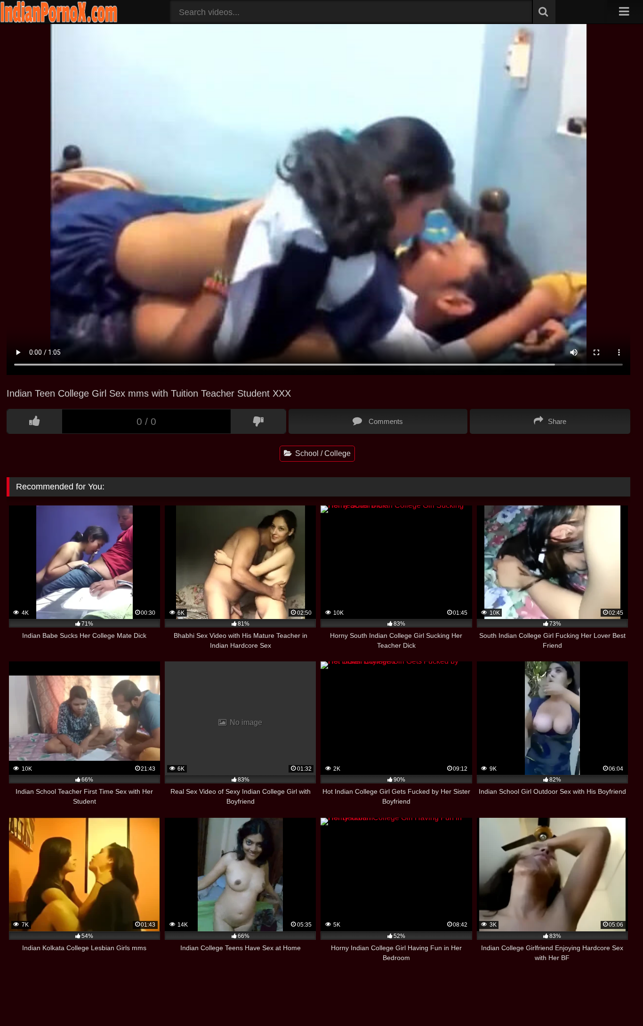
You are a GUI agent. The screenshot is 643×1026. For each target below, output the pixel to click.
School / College (322, 453)
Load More (318, 986)
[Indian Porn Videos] (59, 21)
